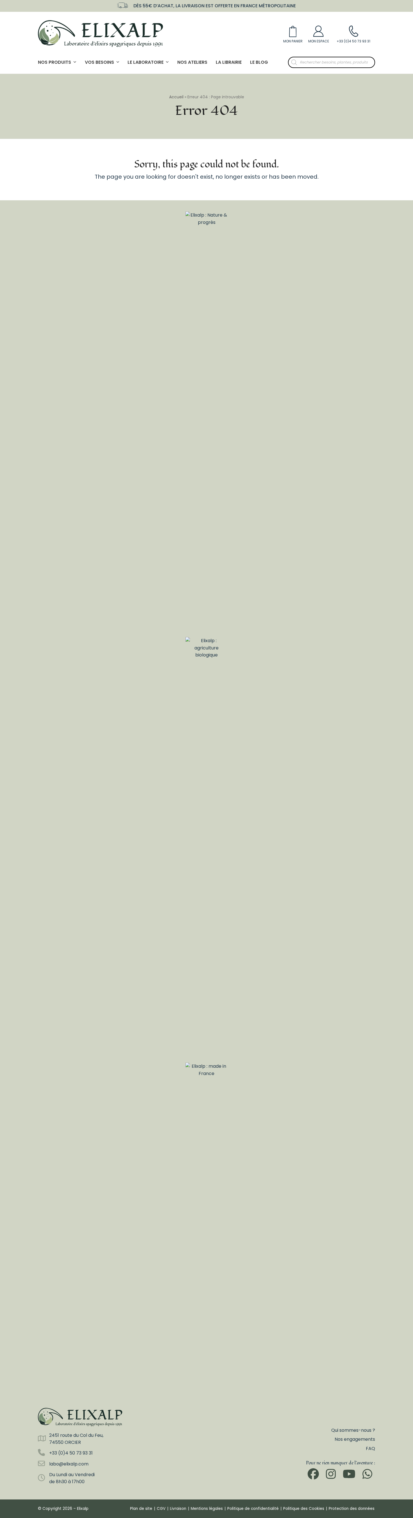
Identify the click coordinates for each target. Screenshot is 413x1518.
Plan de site (141, 1508)
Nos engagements (355, 1439)
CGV (161, 1508)
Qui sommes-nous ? (353, 1430)
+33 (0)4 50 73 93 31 (71, 1453)
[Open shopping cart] (293, 33)
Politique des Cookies (303, 1508)
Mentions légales (207, 1508)
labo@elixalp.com (68, 1464)
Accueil (176, 97)
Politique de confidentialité (253, 1508)
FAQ (370, 1448)
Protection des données (352, 1508)
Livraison (178, 1508)
